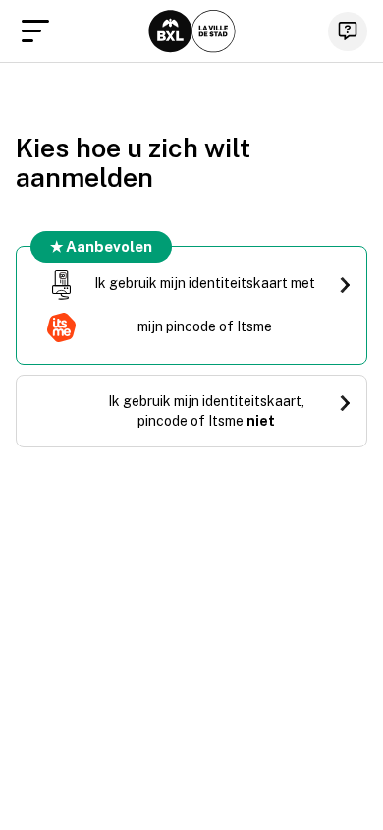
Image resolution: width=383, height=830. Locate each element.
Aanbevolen (109, 246)
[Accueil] (192, 31)
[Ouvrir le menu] (35, 31)
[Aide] (347, 31)
